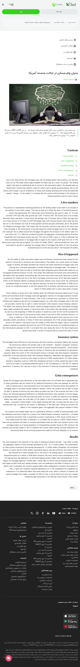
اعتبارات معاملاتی (46, 580)
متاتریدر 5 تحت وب (45, 533)
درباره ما (75, 508)
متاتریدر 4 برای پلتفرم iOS (42, 558)
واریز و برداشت (47, 589)
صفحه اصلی (72, 22)
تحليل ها (23, 536)
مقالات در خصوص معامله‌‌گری (16, 568)
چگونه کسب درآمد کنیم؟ (17, 527)
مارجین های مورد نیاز (70, 563)
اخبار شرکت (74, 533)
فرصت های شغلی (72, 539)
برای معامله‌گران (46, 570)
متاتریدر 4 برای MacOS (44, 561)
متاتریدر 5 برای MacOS (44, 544)
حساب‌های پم (47, 575)
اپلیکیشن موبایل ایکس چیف (42, 564)
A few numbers (68, 156)
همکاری (23, 523)
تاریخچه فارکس (20, 562)
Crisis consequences (66, 170)
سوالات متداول (72, 536)
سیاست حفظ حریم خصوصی (68, 602)
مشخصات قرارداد (72, 560)
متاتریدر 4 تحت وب (45, 550)
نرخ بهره (70, 58)
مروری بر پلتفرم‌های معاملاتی (42, 527)
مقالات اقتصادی (59, 22)
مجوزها (75, 530)
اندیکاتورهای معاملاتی (18, 576)
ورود (21, 12)
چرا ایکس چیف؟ (72, 527)
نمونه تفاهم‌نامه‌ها (71, 566)
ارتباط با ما (74, 542)
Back (72, 488)
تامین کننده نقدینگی (44, 586)
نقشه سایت (66, 508)
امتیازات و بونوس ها (44, 577)
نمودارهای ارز (68, 52)
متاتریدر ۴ (48, 547)
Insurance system (67, 166)
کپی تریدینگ (47, 583)
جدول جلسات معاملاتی (18, 579)
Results (71, 175)
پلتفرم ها (48, 523)
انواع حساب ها (72, 552)
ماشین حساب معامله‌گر (64, 64)
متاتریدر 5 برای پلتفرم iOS (42, 541)
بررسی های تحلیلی (66, 40)
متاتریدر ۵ (48, 530)
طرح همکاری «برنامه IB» (17, 530)
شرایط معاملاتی (72, 548)
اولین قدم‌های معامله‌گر (17, 565)
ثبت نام (59, 12)
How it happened (67, 161)
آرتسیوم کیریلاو (69, 79)
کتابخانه (23, 558)
